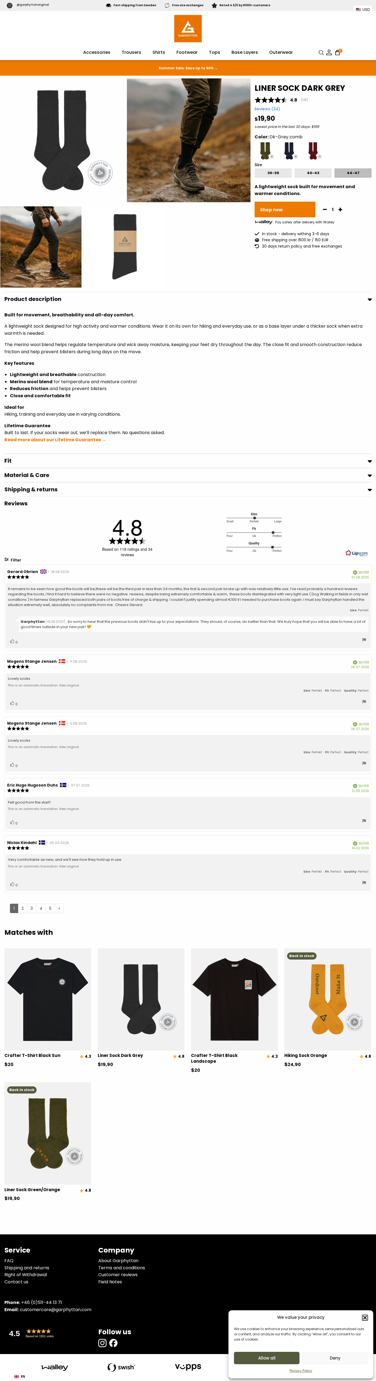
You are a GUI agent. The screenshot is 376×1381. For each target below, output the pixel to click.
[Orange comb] (265, 150)
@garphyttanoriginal (33, 5)
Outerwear (281, 52)
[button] (365, 1317)
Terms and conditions (121, 1268)
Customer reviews (118, 1275)
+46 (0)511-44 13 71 (41, 1302)
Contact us (16, 1282)
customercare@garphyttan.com (55, 1309)
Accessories (96, 52)
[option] (273, 173)
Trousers (131, 52)
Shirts (158, 52)
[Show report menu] (364, 640)
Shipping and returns (26, 1268)
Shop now (271, 210)
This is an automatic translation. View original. (43, 685)
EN (23, 1376)
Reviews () (267, 109)
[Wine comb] (313, 150)
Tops (214, 52)
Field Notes (110, 1282)
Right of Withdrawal (25, 1275)
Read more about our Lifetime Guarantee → (55, 440)
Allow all (267, 1358)
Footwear (187, 52)
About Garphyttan (118, 1260)
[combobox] (19, 1376)
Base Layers (244, 52)
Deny (335, 1358)
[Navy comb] (289, 150)
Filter (15, 560)
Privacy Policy (301, 1370)
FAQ (8, 1260)
